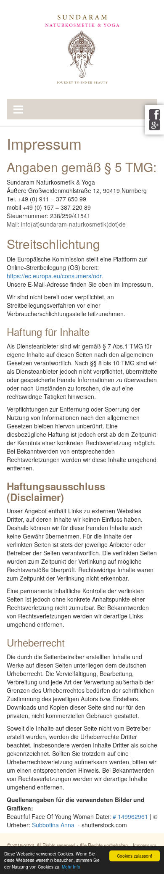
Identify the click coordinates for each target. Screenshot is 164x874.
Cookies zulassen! (134, 856)
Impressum (144, 845)
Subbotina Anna (53, 825)
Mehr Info (71, 866)
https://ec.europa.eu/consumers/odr (54, 276)
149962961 (133, 816)
